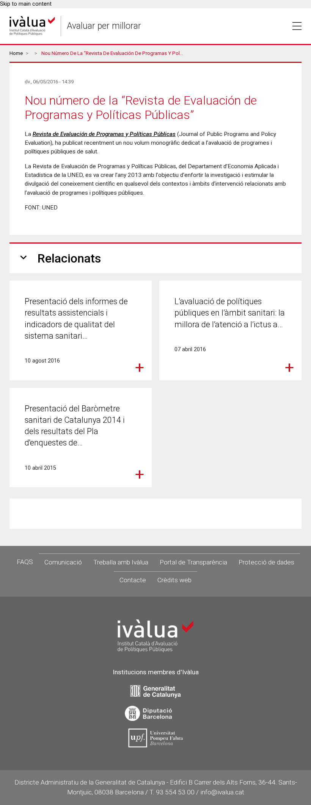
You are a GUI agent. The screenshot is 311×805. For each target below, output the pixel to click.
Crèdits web (174, 580)
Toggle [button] (297, 26)
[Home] (32, 26)
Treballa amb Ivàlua (120, 562)
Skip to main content (26, 4)
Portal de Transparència (193, 562)
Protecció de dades (266, 562)
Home (16, 53)
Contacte (132, 580)
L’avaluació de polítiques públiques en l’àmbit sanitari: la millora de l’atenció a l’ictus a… (229, 313)
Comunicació (63, 562)
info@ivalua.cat (222, 792)
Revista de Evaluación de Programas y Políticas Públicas (104, 134)
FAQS (25, 562)
